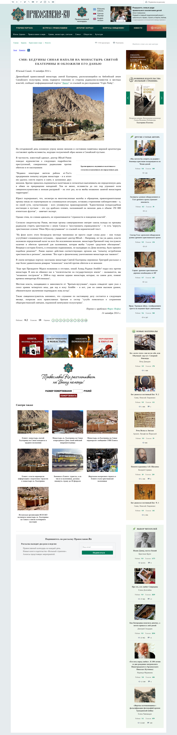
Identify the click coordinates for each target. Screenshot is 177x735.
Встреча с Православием (55, 28)
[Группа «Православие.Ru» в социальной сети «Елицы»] (37, 2)
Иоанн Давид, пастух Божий (145, 550)
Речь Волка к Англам (145, 430)
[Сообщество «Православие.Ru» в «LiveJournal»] (29, 2)
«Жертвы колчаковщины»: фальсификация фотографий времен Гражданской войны (145, 708)
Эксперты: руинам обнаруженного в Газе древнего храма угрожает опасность (145, 199)
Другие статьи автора (147, 137)
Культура (99, 34)
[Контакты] (53, 2)
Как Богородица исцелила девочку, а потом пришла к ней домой (145, 624)
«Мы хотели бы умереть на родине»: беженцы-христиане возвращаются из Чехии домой (145, 161)
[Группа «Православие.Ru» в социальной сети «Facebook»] (21, 2)
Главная (16, 43)
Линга (65, 82)
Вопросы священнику (113, 28)
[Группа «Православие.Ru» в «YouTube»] (33, 2)
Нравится (22, 50)
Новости (138, 28)
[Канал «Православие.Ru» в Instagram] (45, 2)
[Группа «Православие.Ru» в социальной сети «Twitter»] (25, 2)
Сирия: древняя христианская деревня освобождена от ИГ (145, 271)
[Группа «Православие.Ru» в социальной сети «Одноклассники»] (17, 2)
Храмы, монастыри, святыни (60, 34)
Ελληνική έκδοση (101, 10)
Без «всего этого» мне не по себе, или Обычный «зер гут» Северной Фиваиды (145, 356)
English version (100, 19)
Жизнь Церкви (19, 34)
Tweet (15, 50)
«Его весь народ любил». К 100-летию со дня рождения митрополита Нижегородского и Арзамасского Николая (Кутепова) (145, 665)
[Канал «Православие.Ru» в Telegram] (41, 2)
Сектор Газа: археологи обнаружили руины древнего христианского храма (145, 236)
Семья (78, 34)
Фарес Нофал (114, 308)
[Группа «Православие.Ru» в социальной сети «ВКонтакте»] (13, 2)
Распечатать (119, 43)
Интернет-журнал (84, 28)
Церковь (23, 43)
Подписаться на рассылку (156, 2)
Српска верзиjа (100, 14)
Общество (88, 34)
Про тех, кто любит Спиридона (145, 586)
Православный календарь (82, 20)
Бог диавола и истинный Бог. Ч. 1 (145, 502)
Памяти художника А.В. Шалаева (145, 466)
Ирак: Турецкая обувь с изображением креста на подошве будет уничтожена (145, 307)
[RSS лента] (49, 2)
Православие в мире (36, 34)
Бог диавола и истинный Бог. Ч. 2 (145, 394)
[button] (118, 21)
